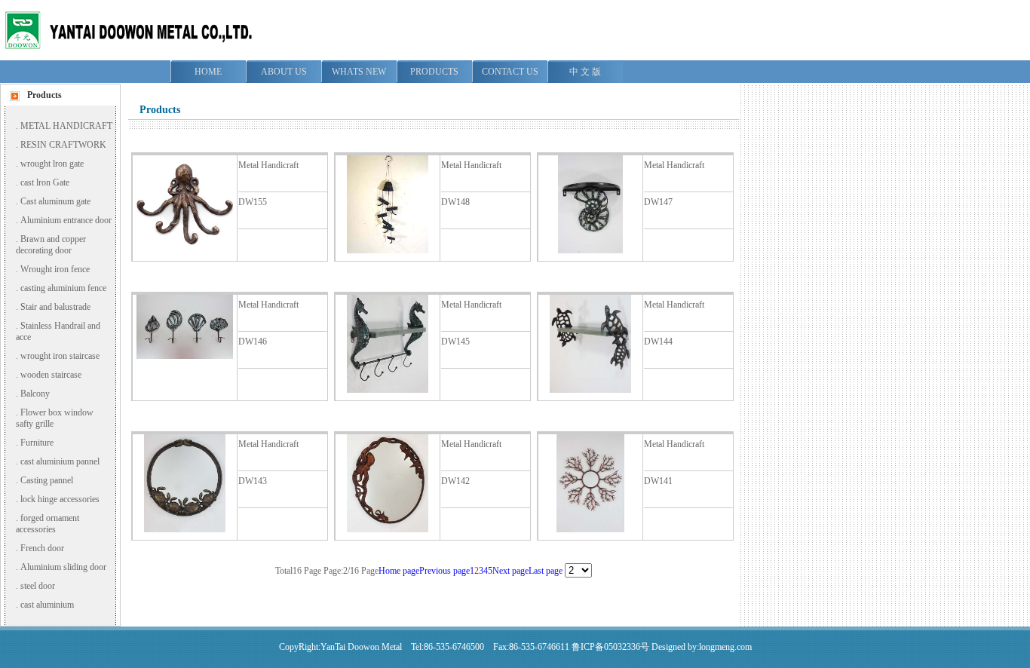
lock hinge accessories (60, 499)
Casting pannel (46, 480)
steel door (37, 586)
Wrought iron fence (55, 269)
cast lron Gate (44, 182)
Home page (399, 570)
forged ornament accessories (47, 524)
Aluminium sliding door (63, 567)
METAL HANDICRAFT (66, 126)
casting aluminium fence (63, 288)
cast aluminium (47, 604)
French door (42, 548)
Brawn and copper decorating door (51, 245)
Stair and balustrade (55, 307)
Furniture (37, 442)
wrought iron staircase (60, 356)
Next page (510, 570)
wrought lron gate (52, 163)
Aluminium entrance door (66, 220)
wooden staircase (50, 374)
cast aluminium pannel (60, 461)
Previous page (444, 570)
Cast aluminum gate (55, 201)
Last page (546, 570)
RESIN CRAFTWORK (63, 144)
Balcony (35, 393)
